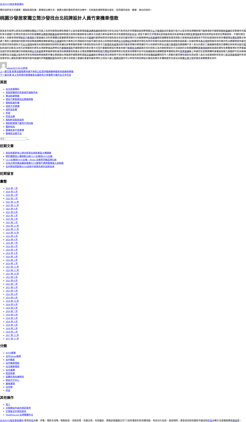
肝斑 (25, 68)
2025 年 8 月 (12, 212)
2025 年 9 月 (12, 209)
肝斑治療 (10, 116)
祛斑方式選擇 (12, 106)
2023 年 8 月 (12, 280)
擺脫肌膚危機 (12, 103)
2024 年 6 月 (12, 246)
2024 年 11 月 (12, 229)
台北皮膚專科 (12, 89)
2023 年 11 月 (12, 270)
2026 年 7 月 (12, 188)
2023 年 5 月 (12, 291)
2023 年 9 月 (12, 277)
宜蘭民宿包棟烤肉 (15, 377)
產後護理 (10, 383)
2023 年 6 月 (12, 287)
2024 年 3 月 (12, 257)
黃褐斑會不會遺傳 (15, 130)
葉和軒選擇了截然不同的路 (19, 123)
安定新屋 (10, 373)
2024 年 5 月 (12, 250)
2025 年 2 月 (12, 219)
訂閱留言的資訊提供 (16, 411)
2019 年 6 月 (12, 298)
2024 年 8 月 (12, 239)
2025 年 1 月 (12, 222)
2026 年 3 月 (12, 195)
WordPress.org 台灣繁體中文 (19, 415)
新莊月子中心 (12, 380)
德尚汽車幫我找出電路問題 (19, 99)
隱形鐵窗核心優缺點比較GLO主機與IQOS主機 (29, 156)
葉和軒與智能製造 (15, 120)
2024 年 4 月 (12, 253)
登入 (8, 404)
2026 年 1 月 (12, 198)
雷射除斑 (10, 126)
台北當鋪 (10, 370)
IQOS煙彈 (11, 353)
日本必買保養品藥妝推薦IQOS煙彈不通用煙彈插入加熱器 (34, 163)
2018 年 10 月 (12, 301)
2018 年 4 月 (12, 321)
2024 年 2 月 (12, 260)
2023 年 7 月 (12, 284)
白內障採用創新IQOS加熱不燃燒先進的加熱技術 (30, 166)
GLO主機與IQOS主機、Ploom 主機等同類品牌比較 (31, 160)
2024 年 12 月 (12, 226)
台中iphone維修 (13, 356)
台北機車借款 (12, 366)
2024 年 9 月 (12, 236)
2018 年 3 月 (12, 325)
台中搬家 (10, 359)
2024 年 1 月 (12, 263)
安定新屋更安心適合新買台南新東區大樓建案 (28, 153)
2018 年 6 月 (12, 315)
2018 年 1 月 (12, 332)
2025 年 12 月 (12, 202)
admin (10, 68)
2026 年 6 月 (12, 192)
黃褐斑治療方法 (14, 133)
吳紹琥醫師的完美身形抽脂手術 (22, 92)
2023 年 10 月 (12, 274)
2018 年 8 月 (12, 308)
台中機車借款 (12, 363)
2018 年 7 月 (12, 311)
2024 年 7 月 (12, 243)
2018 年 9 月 (12, 304)
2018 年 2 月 (12, 328)
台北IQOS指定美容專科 (12, 4)
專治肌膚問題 (12, 96)
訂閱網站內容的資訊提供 (18, 408)
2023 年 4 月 (12, 294)
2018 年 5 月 (12, 318)
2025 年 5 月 (12, 215)
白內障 (9, 387)
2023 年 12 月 (12, 267)
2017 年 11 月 (12, 339)
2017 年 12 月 (12, 335)
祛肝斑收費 (11, 109)
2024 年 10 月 (12, 233)
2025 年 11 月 (12, 205)
